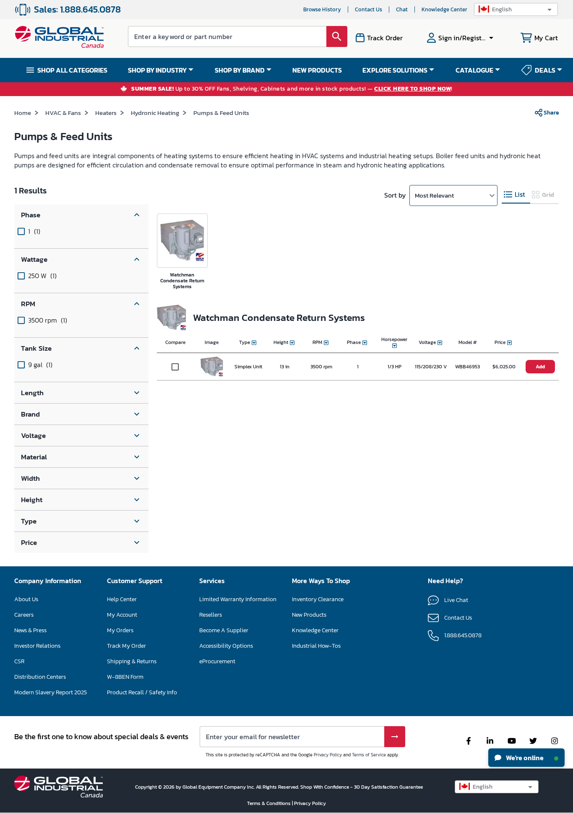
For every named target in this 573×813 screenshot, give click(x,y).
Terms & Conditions (269, 803)
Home (22, 112)
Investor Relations (37, 645)
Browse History (322, 9)
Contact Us (368, 9)
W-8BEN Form (125, 676)
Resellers (210, 614)
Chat (402, 9)
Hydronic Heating (155, 112)
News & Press (30, 630)
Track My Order (126, 645)
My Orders (120, 630)
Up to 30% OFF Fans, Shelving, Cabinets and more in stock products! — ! (292, 89)
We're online (524, 758)
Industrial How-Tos (316, 645)
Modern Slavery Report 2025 (50, 692)
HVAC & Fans (63, 112)
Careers (24, 614)
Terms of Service (369, 754)
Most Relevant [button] (434, 195)
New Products (309, 614)
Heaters (106, 112)
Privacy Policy (328, 754)
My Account (122, 614)
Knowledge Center (444, 9)
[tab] (516, 194)
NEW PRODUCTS (317, 70)
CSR (19, 661)
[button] (515, 9)
